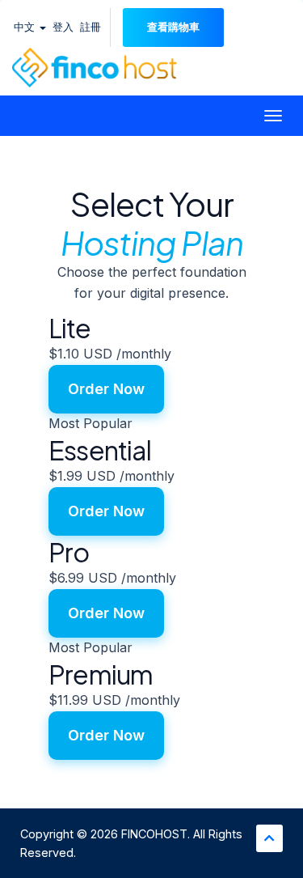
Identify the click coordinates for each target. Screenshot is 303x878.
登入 (63, 27)
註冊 (90, 27)
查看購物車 (173, 27)
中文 (26, 27)
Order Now (106, 388)
